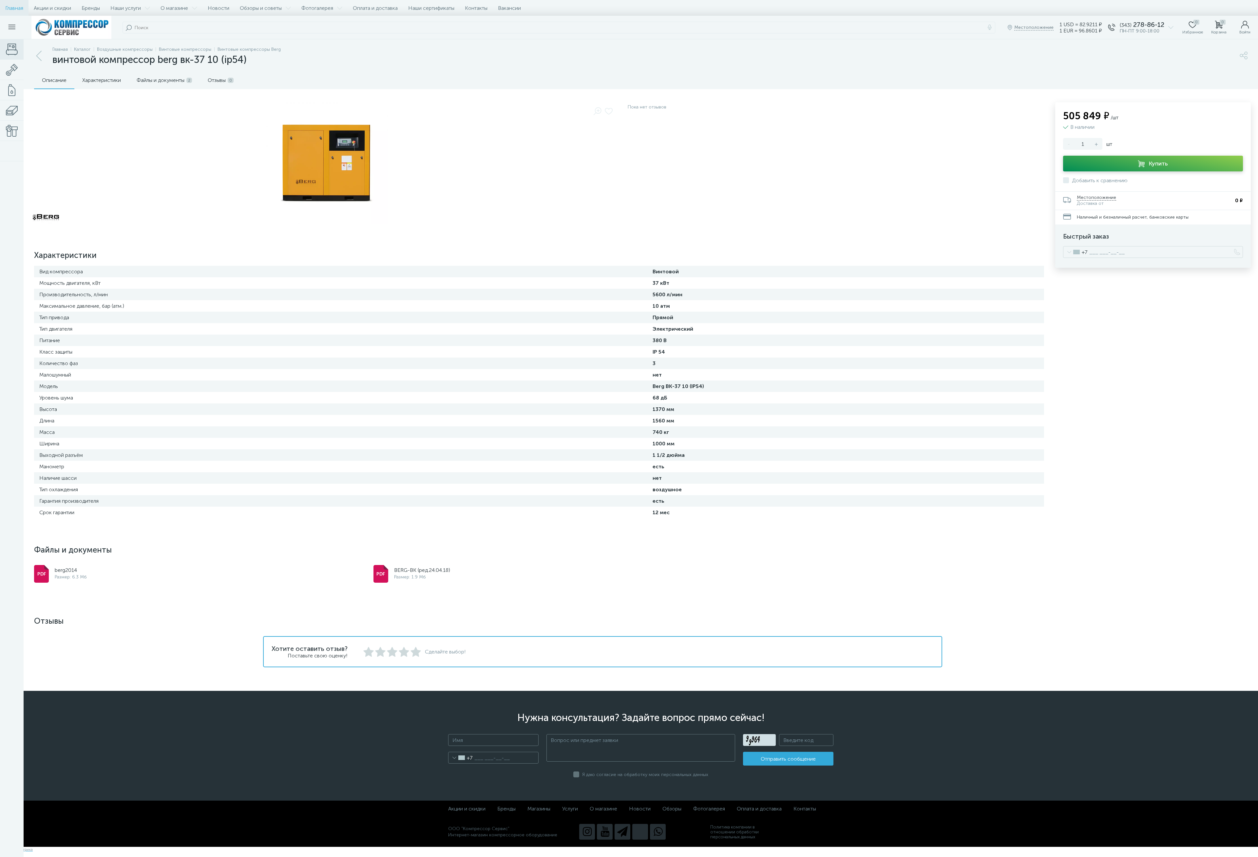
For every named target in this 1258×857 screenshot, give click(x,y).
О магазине (174, 8)
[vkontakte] (640, 832)
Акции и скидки (52, 8)
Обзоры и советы (261, 8)
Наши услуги (125, 8)
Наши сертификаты (431, 8)
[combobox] (1075, 252)
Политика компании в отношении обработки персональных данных (734, 832)
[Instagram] (587, 832)
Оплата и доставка (375, 8)
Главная (14, 8)
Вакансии (509, 8)
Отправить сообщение (788, 759)
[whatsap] (658, 832)
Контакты (476, 8)
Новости (218, 8)
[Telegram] (622, 832)
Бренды (91, 8)
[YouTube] (605, 832)
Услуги (570, 809)
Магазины (538, 809)
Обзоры (671, 809)
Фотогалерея (317, 8)
